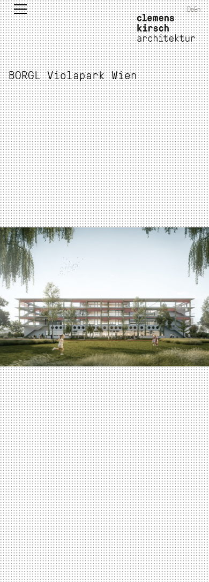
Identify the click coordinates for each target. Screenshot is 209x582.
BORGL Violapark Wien (73, 74)
